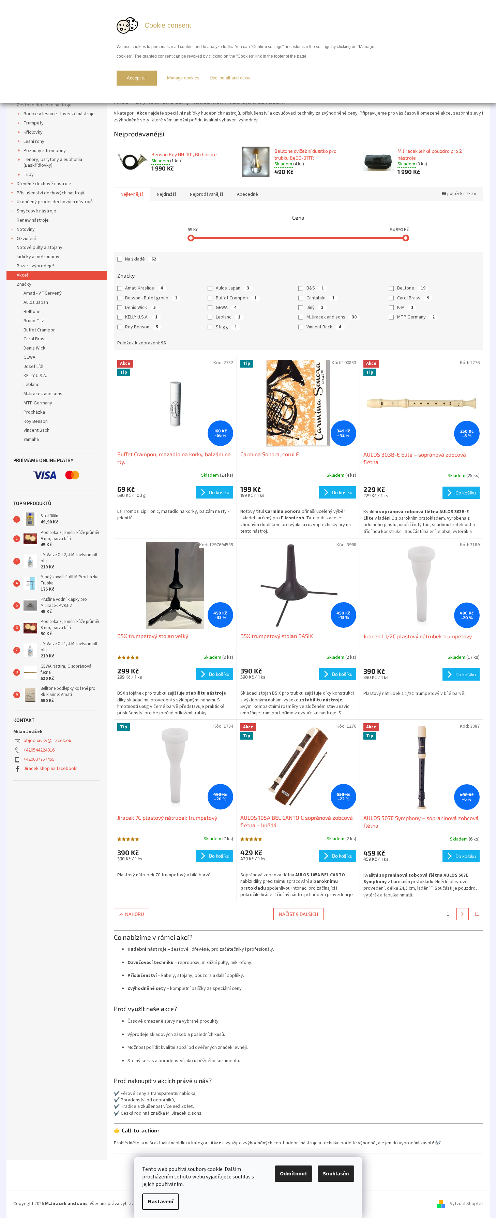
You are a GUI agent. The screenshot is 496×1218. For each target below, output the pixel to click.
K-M (405, 307)
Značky (24, 284)
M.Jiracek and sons (331, 317)
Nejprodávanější (206, 194)
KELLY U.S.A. (141, 317)
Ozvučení (26, 238)
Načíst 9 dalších (298, 914)
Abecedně (247, 194)
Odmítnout (293, 1173)
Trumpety (34, 123)
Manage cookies (183, 77)
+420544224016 (39, 750)
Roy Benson (141, 327)
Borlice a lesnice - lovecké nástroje (59, 113)
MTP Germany (416, 317)
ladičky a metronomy (38, 256)
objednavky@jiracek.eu (47, 740)
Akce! (22, 275)
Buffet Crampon (236, 298)
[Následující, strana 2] (462, 914)
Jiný (315, 307)
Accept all (137, 77)
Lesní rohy (34, 141)
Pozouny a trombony (45, 150)
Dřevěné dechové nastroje (44, 183)
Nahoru (134, 914)
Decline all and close (230, 77)
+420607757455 (39, 759)
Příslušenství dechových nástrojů (50, 193)
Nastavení (160, 1201)
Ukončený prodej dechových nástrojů (55, 201)
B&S (315, 288)
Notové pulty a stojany (39, 247)
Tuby (29, 174)
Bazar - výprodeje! (35, 266)
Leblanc (228, 317)
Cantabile (320, 298)
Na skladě (140, 259)
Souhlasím (336, 1173)
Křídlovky (33, 132)
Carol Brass (413, 298)
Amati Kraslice (144, 288)
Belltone (411, 288)
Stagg (226, 327)
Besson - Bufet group (151, 298)
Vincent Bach (323, 327)
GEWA (226, 307)
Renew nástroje (33, 220)
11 (477, 914)
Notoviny (26, 229)
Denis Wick (140, 307)
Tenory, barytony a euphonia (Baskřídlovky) (53, 162)
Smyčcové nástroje (36, 211)
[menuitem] (56, 293)
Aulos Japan (232, 288)
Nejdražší (166, 194)
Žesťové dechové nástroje (44, 105)
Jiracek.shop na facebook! (50, 768)
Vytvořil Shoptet (466, 1203)
